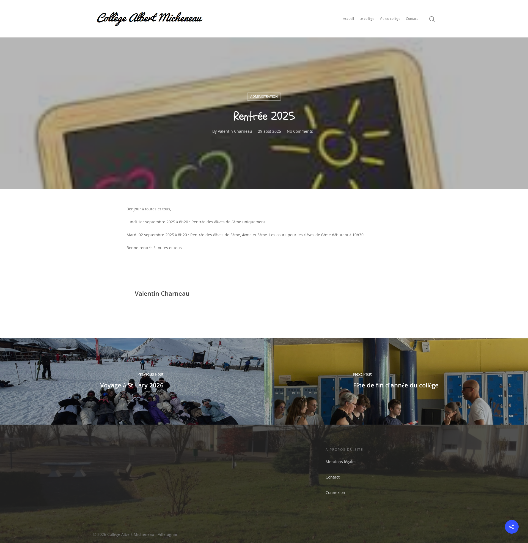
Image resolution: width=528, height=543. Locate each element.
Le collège (366, 18)
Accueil (348, 18)
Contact (412, 18)
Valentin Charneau (235, 131)
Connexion (335, 492)
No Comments (300, 131)
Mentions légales (341, 461)
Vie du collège (390, 18)
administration (264, 96)
